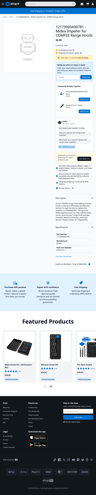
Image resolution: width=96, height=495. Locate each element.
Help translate (8, 460)
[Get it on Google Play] (37, 445)
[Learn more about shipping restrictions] (73, 50)
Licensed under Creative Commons (54, 488)
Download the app (37, 431)
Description (61, 198)
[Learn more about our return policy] (73, 188)
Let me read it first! (72, 422)
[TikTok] (54, 459)
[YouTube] (73, 459)
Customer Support (10, 411)
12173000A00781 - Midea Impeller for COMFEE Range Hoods (40, 17)
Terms (5, 443)
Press (30, 422)
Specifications (62, 227)
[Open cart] (87, 4)
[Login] (93, 4)
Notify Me (86, 77)
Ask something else (66, 147)
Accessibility (7, 436)
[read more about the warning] (89, 264)
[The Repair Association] (91, 459)
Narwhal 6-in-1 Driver (74, 105)
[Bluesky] (82, 460)
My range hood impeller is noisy (71, 128)
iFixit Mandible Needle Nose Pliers (77, 92)
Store (5, 17)
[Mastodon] (78, 459)
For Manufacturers (35, 419)
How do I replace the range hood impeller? (72, 134)
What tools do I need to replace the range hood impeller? (73, 141)
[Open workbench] (82, 4)
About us (6, 407)
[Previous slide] (45, 386)
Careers (6, 419)
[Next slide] (51, 386)
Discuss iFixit (8, 415)
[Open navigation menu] (2, 4)
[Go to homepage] (13, 4)
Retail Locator (33, 415)
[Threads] (87, 459)
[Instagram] (68, 459)
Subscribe (78, 417)
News (30, 426)
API (4, 422)
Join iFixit (84, 159)
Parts (11, 17)
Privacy (5, 440)
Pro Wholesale (33, 411)
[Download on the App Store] (37, 437)
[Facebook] (59, 459)
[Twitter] (64, 459)
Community (32, 407)
